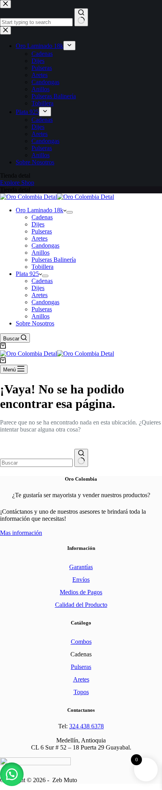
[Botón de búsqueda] (81, 458)
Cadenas (42, 217)
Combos (81, 641)
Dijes (37, 224)
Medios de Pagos (81, 592)
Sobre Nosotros (35, 323)
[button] (12, 774)
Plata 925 (27, 273)
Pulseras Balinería (53, 259)
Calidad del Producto (81, 604)
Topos (81, 692)
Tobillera (42, 266)
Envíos (81, 579)
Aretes (39, 238)
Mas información (21, 532)
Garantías (81, 567)
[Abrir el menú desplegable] (69, 212)
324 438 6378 (86, 726)
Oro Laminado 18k (39, 210)
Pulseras (41, 231)
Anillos (40, 252)
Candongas (45, 245)
